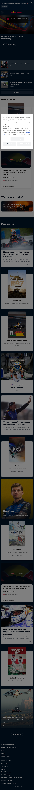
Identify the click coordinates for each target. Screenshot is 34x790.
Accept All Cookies (24, 143)
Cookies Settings (17, 139)
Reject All (9, 143)
